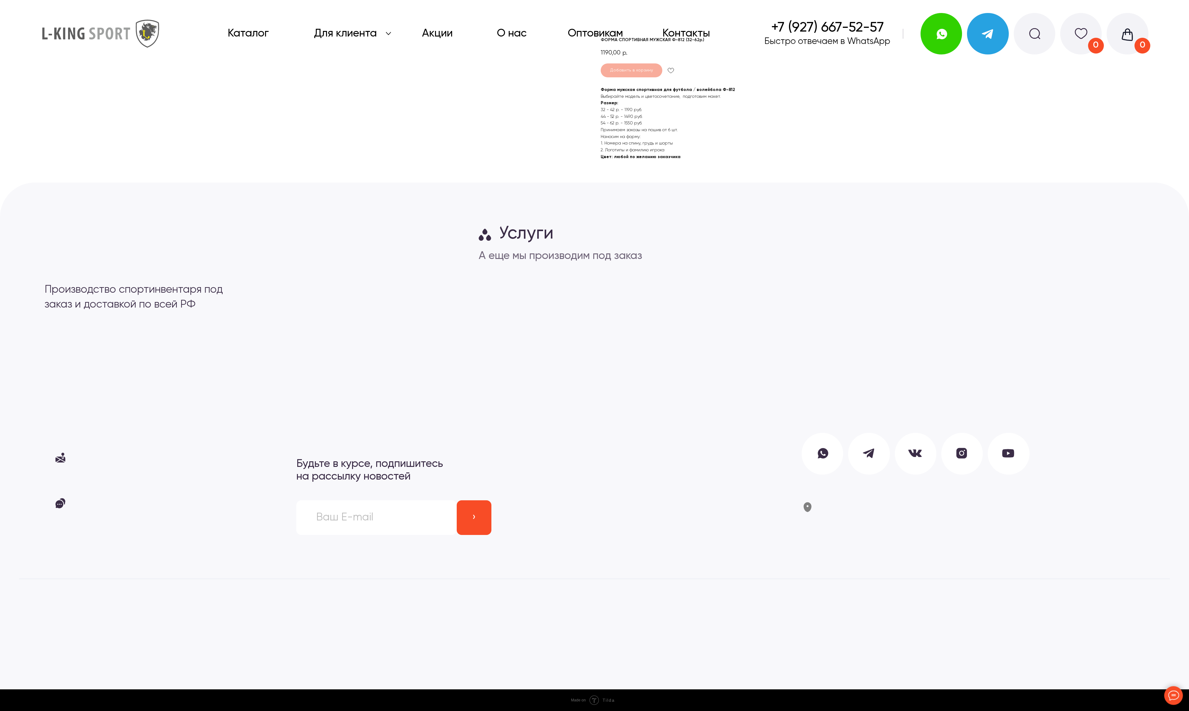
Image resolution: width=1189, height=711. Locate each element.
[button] (140, 457)
